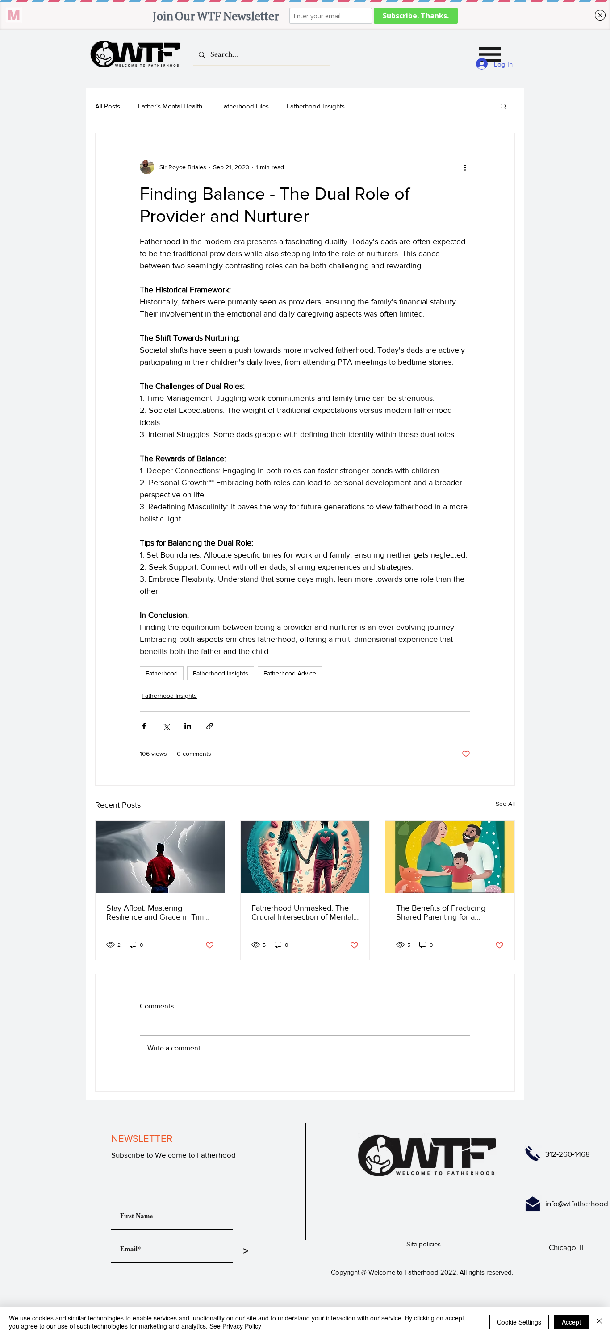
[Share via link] (209, 726)
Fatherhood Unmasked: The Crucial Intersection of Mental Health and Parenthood (302, 912)
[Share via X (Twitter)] (166, 726)
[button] (490, 54)
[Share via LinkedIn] (188, 726)
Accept (571, 1321)
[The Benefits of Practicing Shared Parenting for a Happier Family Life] (449, 857)
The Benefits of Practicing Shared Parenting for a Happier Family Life (440, 912)
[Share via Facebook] (144, 726)
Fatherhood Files (244, 106)
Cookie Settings (519, 1321)
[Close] (599, 1322)
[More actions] (465, 167)
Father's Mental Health (170, 106)
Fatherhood (162, 673)
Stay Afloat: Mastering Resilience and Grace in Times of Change (159, 912)
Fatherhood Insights (316, 106)
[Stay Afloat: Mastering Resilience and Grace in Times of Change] (160, 857)
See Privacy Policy (235, 1325)
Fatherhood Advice (289, 673)
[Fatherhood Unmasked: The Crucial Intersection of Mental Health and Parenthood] (305, 857)
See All (505, 803)
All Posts (107, 106)
